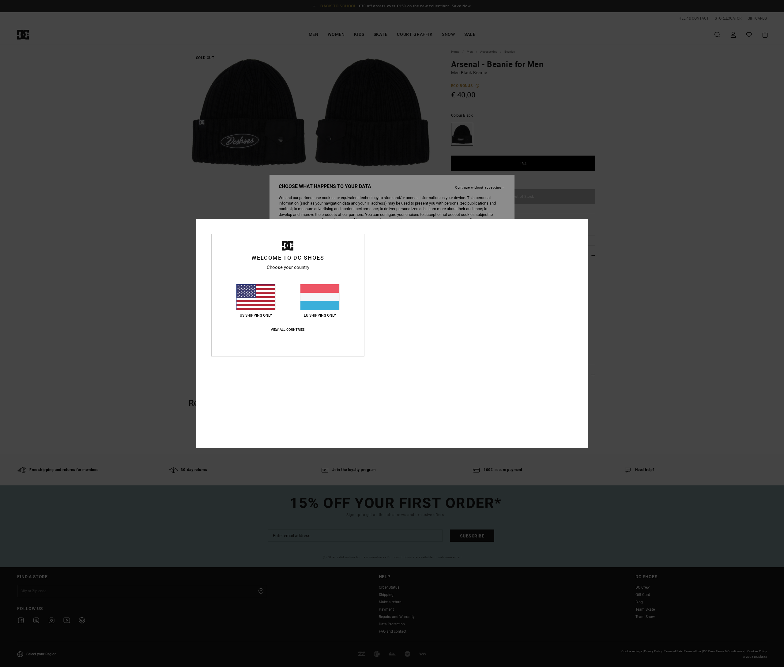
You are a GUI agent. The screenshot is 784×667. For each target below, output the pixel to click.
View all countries (288, 330)
